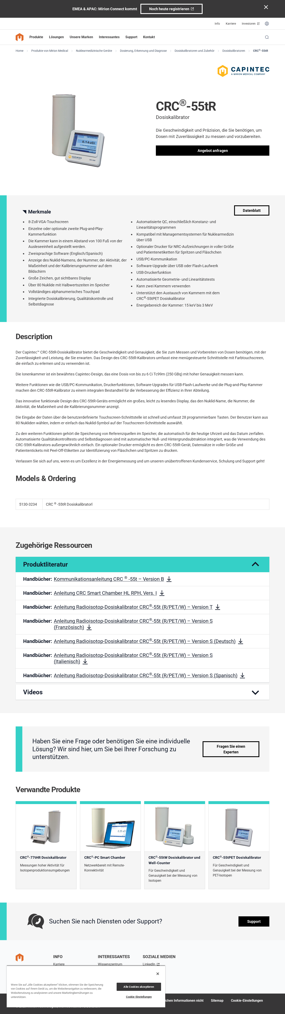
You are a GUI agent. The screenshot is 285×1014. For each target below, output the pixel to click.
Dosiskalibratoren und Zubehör (194, 50)
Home (19, 50)
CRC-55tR (260, 50)
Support (254, 921)
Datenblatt (252, 210)
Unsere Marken (81, 37)
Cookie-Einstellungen (247, 1001)
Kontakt (149, 37)
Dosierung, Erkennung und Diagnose (143, 50)
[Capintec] (243, 71)
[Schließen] (157, 973)
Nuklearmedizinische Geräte (94, 50)
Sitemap (217, 1001)
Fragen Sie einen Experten (231, 749)
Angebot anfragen (213, 150)
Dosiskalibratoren (233, 50)
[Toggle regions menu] (266, 23)
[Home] (20, 37)
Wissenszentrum (110, 964)
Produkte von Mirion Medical (49, 50)
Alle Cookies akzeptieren (139, 986)
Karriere (231, 23)
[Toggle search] (266, 37)
